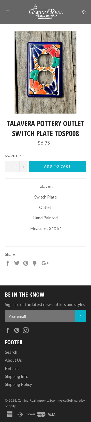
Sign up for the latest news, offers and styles (45, 304)
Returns (12, 368)
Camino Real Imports (33, 400)
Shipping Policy (18, 384)
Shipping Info (16, 376)
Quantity (13, 155)
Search (11, 352)
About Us (13, 360)
